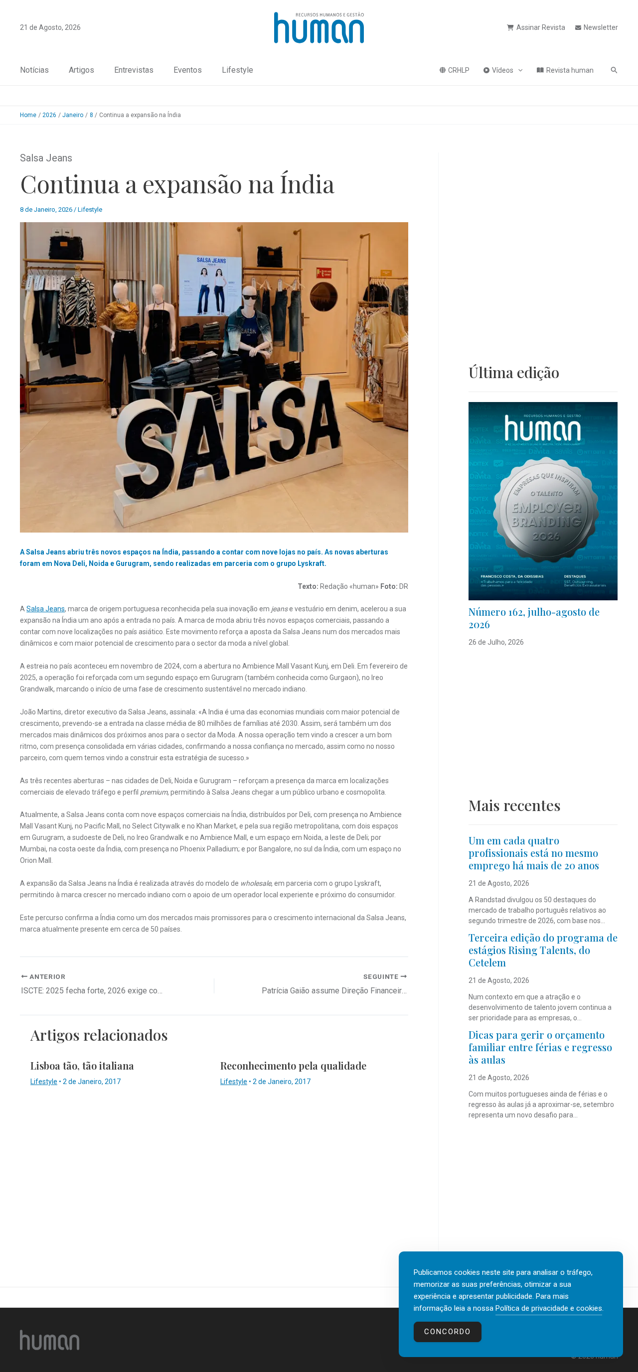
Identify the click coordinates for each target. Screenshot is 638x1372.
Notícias (34, 70)
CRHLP (459, 70)
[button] (517, 70)
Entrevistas (134, 70)
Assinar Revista (540, 27)
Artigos (81, 70)
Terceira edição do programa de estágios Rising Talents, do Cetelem (543, 950)
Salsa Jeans (45, 609)
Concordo (447, 1331)
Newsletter (601, 27)
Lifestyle (237, 70)
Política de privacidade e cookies (548, 1308)
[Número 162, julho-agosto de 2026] (543, 501)
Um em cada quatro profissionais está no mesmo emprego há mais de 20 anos (534, 852)
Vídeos (502, 70)
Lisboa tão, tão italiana (82, 1065)
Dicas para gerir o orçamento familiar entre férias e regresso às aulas (540, 1047)
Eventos (187, 70)
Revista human (570, 70)
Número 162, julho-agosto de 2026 (534, 618)
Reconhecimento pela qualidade (293, 1065)
